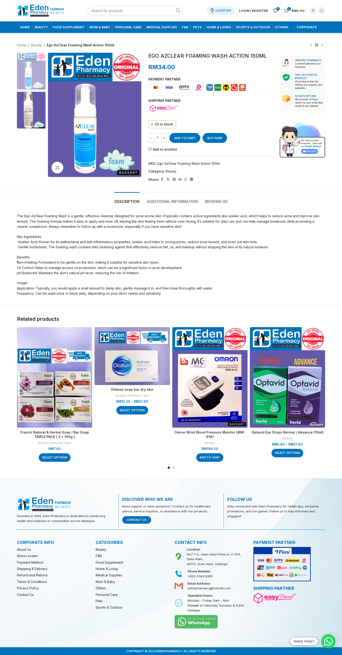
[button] (209, 457)
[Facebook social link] (313, 10)
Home (21, 45)
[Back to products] (316, 45)
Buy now (214, 138)
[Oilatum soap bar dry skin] (132, 356)
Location (223, 10)
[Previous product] (311, 45)
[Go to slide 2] (173, 467)
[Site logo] (40, 10)
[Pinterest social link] (174, 179)
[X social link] (168, 179)
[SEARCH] (178, 11)
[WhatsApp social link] (321, 10)
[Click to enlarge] (57, 167)
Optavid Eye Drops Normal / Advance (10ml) (287, 432)
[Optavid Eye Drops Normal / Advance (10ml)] (287, 377)
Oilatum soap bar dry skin (132, 389)
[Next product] (322, 45)
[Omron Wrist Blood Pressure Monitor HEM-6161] (210, 377)
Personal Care (60, 443)
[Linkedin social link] (180, 179)
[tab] (127, 199)
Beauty (36, 45)
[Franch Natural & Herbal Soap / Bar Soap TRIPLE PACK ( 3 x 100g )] (54, 377)
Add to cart (185, 138)
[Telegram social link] (192, 179)
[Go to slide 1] (169, 467)
